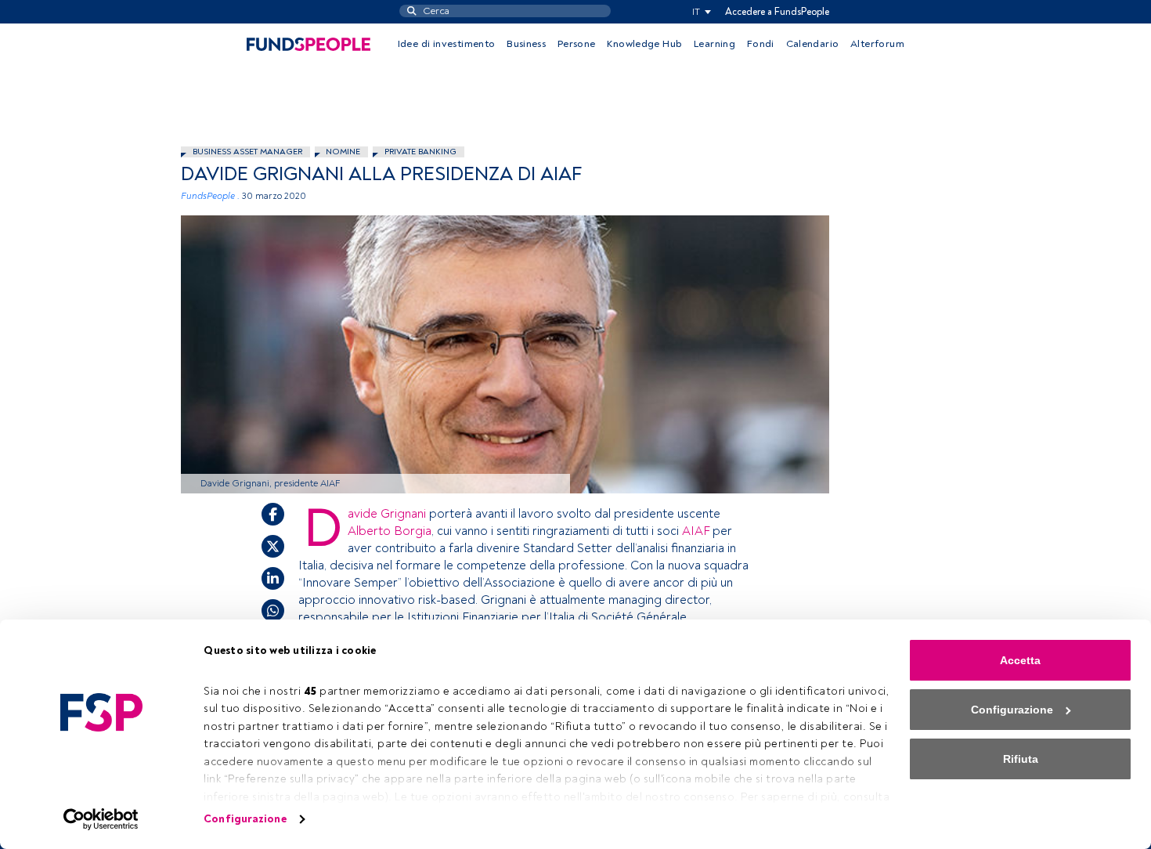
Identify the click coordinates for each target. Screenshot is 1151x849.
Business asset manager (247, 151)
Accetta (1020, 660)
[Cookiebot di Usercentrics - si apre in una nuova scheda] (101, 819)
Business (526, 44)
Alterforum (877, 44)
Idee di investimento (447, 44)
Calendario (812, 44)
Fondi (760, 44)
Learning (714, 44)
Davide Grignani (387, 514)
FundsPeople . (210, 196)
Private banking (420, 151)
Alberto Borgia (389, 531)
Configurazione (245, 819)
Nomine (343, 151)
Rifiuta (1020, 759)
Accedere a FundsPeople (777, 11)
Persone (576, 44)
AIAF (695, 531)
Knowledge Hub (644, 44)
